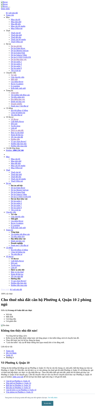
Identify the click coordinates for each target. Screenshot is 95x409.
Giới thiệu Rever (17, 121)
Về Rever (14, 119)
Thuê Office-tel (17, 42)
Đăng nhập (5, 9)
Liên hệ (14, 128)
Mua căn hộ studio (18, 26)
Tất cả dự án (16, 70)
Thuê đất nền (16, 37)
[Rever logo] (4, 2)
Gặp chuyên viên (17, 77)
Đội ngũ (14, 124)
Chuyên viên (11, 212)
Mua (8, 157)
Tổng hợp (15, 93)
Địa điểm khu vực (18, 99)
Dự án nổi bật (16, 46)
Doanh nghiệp (16, 104)
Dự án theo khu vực (19, 59)
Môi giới (14, 79)
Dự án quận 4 (16, 64)
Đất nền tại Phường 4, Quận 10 (18, 388)
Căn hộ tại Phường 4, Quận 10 (18, 381)
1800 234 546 (17, 377)
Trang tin (9, 230)
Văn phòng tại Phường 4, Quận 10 (19, 392)
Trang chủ (10, 351)
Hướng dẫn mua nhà (19, 146)
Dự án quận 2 (16, 62)
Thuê (8, 170)
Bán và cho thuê (17, 133)
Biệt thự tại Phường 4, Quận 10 (18, 385)
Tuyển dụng (15, 126)
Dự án (8, 183)
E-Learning (15, 86)
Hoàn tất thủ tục (17, 135)
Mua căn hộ (15, 19)
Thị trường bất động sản (20, 95)
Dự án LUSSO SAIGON (21, 57)
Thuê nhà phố (16, 35)
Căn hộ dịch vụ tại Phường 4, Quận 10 (21, 390)
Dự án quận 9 (16, 68)
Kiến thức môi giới (18, 88)
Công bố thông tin (18, 113)
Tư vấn (14, 75)
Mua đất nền (16, 24)
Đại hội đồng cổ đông (19, 110)
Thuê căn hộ (16, 33)
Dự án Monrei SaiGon (19, 51)
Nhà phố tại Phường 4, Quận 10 (18, 383)
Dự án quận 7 (16, 66)
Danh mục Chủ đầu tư (19, 106)
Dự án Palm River (18, 48)
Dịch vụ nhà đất (17, 130)
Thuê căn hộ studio (18, 39)
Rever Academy (17, 84)
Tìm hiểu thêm (52, 397)
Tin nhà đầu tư (16, 115)
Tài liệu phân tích (17, 97)
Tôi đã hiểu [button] (47, 403)
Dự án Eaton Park (18, 53)
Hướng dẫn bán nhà (18, 144)
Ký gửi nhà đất (12, 13)
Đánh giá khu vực (18, 101)
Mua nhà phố (16, 22)
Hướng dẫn (15, 139)
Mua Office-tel (16, 28)
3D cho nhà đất (17, 137)
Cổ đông (9, 248)
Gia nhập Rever (17, 82)
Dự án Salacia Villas (19, 55)
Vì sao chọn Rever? (18, 141)
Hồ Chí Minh (11, 353)
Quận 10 (9, 355)
